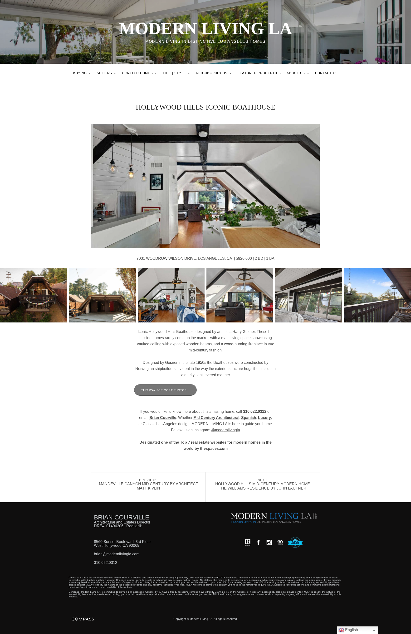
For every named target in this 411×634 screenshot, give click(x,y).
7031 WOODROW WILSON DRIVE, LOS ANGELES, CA (185, 258)
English (351, 630)
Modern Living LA (205, 28)
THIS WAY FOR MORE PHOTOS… (165, 390)
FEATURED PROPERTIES (259, 73)
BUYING (83, 74)
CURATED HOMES (141, 74)
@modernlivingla (225, 430)
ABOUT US (299, 74)
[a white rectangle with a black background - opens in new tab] (258, 542)
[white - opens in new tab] (269, 542)
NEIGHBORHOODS (215, 74)
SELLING (108, 74)
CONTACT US (326, 73)
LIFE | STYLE (178, 74)
